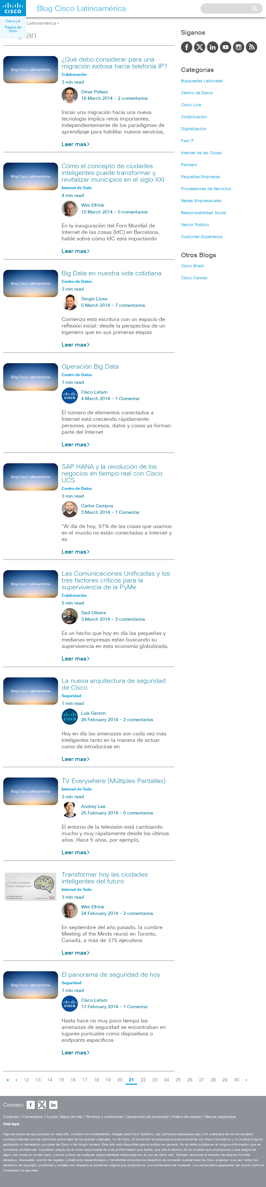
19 (108, 1080)
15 (61, 1080)
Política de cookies (186, 1117)
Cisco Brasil (192, 266)
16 (73, 1080)
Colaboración (194, 117)
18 (96, 1080)
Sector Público (195, 225)
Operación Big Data (90, 366)
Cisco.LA (13, 21)
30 (236, 1080)
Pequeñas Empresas (200, 177)
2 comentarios (133, 98)
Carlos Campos (97, 506)
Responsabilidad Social (203, 213)
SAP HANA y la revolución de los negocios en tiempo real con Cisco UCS (112, 474)
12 (26, 1080)
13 (38, 1080)
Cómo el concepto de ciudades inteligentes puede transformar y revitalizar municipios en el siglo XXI (113, 173)
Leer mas (74, 144)
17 (84, 1080)
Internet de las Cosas (201, 153)
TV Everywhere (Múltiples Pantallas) (114, 781)
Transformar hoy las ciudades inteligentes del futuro (105, 878)
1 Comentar (127, 399)
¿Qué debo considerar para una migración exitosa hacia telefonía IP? (114, 63)
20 (119, 1080)
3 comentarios (130, 619)
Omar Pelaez (94, 92)
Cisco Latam (94, 392)
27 (201, 1080)
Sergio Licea (94, 299)
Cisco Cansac (194, 278)
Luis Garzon (93, 713)
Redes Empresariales (201, 201)
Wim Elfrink (92, 205)
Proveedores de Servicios (206, 189)
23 (154, 1080)
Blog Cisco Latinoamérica (29, 23)
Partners (189, 165)
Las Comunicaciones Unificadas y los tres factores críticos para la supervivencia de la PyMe (116, 580)
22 (143, 1080)
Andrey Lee (93, 806)
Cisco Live (191, 105)
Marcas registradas (220, 1117)
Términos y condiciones (104, 1117)
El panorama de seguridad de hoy (111, 975)
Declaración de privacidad (148, 1117)
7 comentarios (130, 305)
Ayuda (51, 1117)
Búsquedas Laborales (202, 81)
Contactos (11, 1117)
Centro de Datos (197, 93)
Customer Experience (201, 237)
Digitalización (193, 129)
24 (166, 1080)
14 (49, 1080)
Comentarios (33, 1117)
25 (178, 1080)
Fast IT (187, 141)
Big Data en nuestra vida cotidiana (112, 273)
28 (213, 1080)
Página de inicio (13, 29)
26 (189, 1080)
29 (224, 1080)
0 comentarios (133, 212)
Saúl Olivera (93, 613)
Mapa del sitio (71, 1117)
